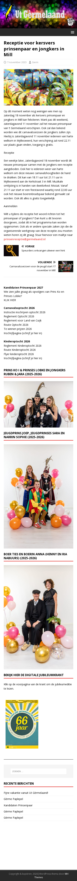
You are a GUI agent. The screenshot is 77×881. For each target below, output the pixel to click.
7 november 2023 (17, 62)
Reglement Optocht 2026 (19, 316)
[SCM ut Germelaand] (38, 26)
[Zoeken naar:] (38, 771)
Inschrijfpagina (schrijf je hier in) (23, 333)
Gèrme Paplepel (13, 799)
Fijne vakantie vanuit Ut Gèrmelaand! (26, 793)
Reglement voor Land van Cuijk (22, 320)
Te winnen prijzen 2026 (18, 329)
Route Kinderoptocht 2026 (20, 350)
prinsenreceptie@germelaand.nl (25, 239)
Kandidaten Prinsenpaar (18, 805)
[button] (72, 32)
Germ (35, 62)
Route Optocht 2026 (16, 324)
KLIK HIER (10, 300)
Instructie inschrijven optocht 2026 (24, 312)
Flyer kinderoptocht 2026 (19, 354)
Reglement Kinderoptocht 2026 (22, 345)
